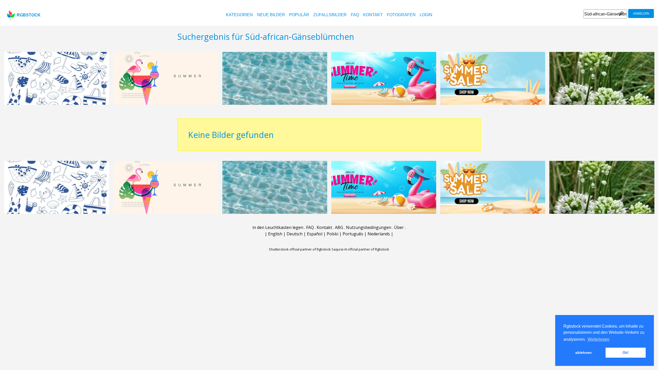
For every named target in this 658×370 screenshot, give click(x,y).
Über (399, 227)
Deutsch (295, 234)
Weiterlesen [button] (598, 339)
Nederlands (379, 234)
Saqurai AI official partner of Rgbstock (360, 249)
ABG (339, 227)
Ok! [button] (626, 352)
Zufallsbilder (330, 15)
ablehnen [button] (583, 352)
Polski (332, 234)
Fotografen (401, 15)
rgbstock (29, 15)
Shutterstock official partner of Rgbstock (300, 249)
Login (426, 15)
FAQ (355, 15)
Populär (299, 15)
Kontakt (373, 15)
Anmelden (641, 13)
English (275, 234)
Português (353, 234)
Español (314, 234)
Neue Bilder (271, 15)
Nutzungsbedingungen (368, 227)
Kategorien (239, 15)
